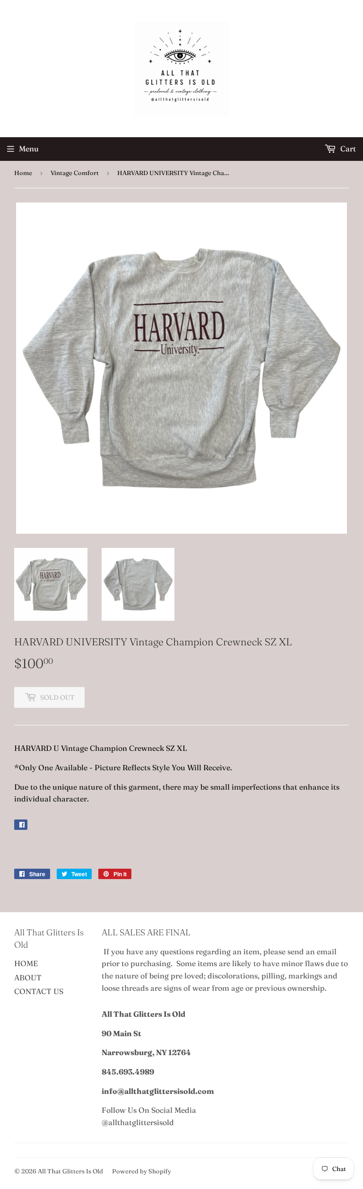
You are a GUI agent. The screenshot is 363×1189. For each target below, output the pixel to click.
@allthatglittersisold (138, 1122)
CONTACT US (38, 991)
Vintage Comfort (75, 172)
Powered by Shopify (141, 1171)
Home (23, 172)
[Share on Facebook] (20, 824)
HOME (26, 963)
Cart (347, 148)
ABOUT (28, 977)
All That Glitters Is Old (70, 1171)
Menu (29, 148)
